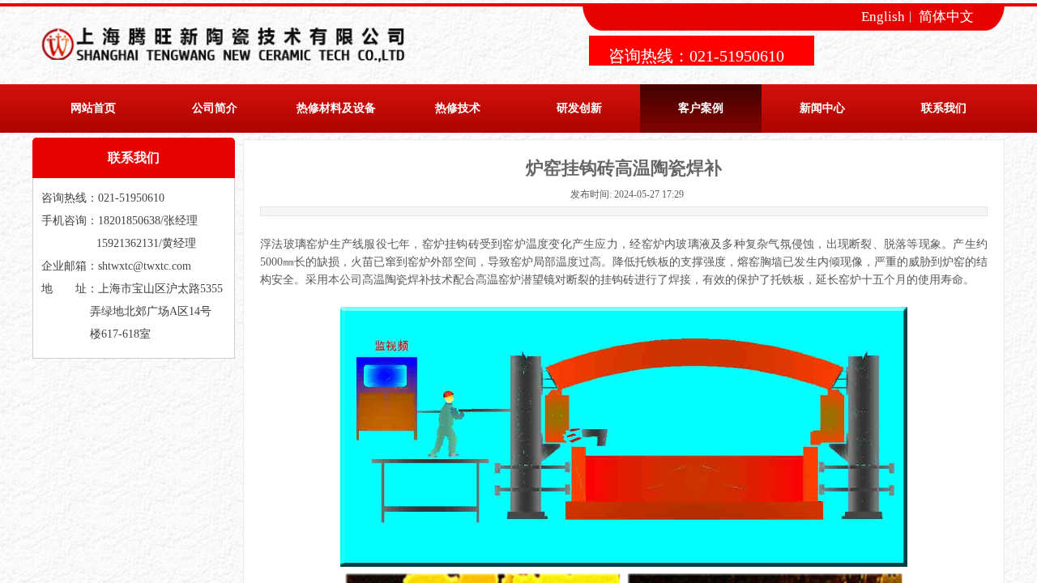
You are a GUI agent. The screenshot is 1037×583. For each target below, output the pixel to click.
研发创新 (579, 108)
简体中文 (946, 17)
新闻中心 (822, 108)
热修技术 (457, 108)
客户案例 (700, 108)
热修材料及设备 (336, 108)
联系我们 (944, 108)
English (883, 17)
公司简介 (214, 108)
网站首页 (93, 108)
